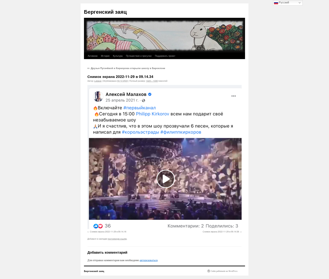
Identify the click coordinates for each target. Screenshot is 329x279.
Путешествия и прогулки (138, 55)
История (105, 55)
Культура (118, 55)
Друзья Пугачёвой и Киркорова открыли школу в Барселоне (126, 68)
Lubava (97, 80)
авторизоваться (148, 260)
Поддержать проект (165, 55)
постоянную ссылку (117, 238)
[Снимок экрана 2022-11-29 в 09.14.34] (164, 157)
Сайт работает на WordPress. (224, 271)
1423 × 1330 (152, 80)
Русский (283, 2)
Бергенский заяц (105, 11)
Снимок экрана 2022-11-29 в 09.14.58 (221, 231)
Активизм (93, 55)
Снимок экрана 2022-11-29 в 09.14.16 (108, 231)
